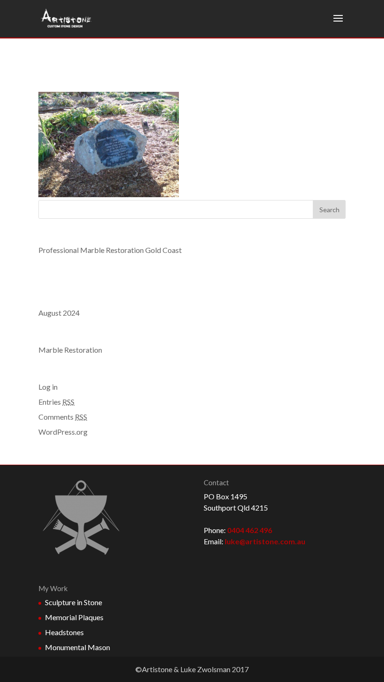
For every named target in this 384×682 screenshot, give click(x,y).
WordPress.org (63, 431)
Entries (56, 401)
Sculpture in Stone (73, 602)
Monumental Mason (77, 647)
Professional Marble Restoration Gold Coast (110, 249)
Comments (62, 416)
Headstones (64, 632)
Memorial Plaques (74, 617)
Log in (48, 386)
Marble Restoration (70, 349)
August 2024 (59, 312)
